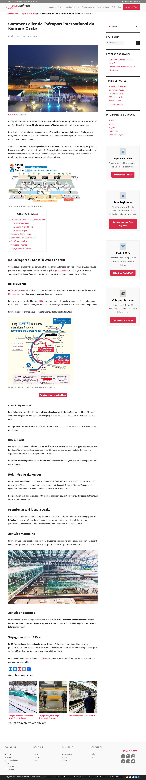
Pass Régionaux (71, 7)
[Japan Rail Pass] (18, 6)
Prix (8, 763)
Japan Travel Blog (29, 13)
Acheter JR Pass (131, 7)
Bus (36, 760)
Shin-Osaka (13, 294)
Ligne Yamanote (116, 104)
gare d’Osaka (60, 270)
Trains (111, 120)
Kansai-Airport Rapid (23, 226)
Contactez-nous (59, 776)
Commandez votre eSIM (122, 320)
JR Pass (42, 301)
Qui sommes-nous (48, 776)
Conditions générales (103, 776)
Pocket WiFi (68, 754)
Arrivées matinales (18, 241)
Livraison (10, 766)
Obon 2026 (113, 70)
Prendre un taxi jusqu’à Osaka (22, 237)
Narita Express (115, 100)
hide (35, 214)
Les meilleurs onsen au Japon (122, 66)
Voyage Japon (87, 7)
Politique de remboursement (88, 776)
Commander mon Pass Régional (123, 224)
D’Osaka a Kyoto (116, 97)
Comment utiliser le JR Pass (121, 59)
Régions (112, 127)
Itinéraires (13, 114)
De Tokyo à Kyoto (116, 90)
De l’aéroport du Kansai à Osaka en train (27, 219)
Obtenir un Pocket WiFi (123, 273)
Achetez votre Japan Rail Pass (53, 395)
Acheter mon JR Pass (123, 174)
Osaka (23, 114)
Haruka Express (21, 223)
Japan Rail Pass (55, 7)
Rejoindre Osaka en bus (20, 234)
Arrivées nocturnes (18, 244)
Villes (111, 123)
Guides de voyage (116, 134)
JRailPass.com (12, 13)
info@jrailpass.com (130, 1)
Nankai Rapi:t (20, 230)
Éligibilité (10, 769)
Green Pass (11, 757)
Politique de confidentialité (71, 776)
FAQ (113, 7)
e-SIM (66, 757)
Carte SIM (67, 760)
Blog (119, 7)
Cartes (37, 757)
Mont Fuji (113, 63)
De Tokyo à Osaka (116, 93)
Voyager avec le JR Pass (20, 248)
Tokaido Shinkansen (117, 86)
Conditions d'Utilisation (116, 776)
